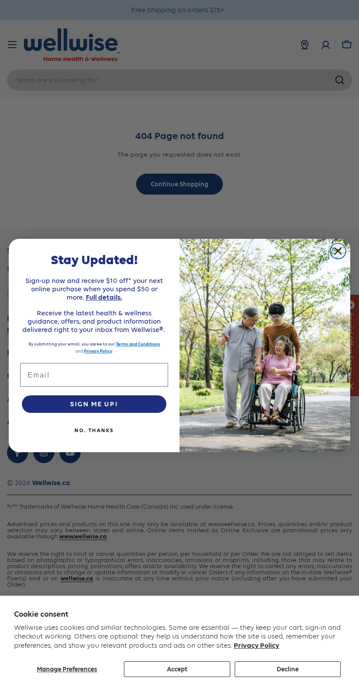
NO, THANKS (94, 430)
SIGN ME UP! (94, 404)
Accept (177, 669)
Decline (288, 669)
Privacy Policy (256, 645)
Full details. (104, 297)
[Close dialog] (338, 251)
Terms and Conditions (138, 344)
